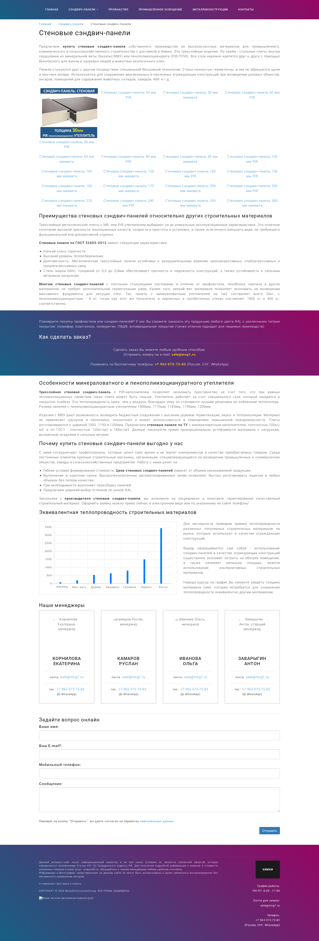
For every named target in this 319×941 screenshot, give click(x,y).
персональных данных (157, 821)
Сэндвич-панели (82, 9)
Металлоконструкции (210, 9)
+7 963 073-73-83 (170, 364)
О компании (46, 883)
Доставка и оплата (69, 883)
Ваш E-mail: (50, 746)
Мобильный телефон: (60, 765)
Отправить (269, 830)
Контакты (246, 9)
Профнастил (118, 9)
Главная (51, 9)
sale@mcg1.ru (184, 354)
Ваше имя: (49, 727)
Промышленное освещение (160, 9)
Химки (268, 869)
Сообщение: (51, 784)
